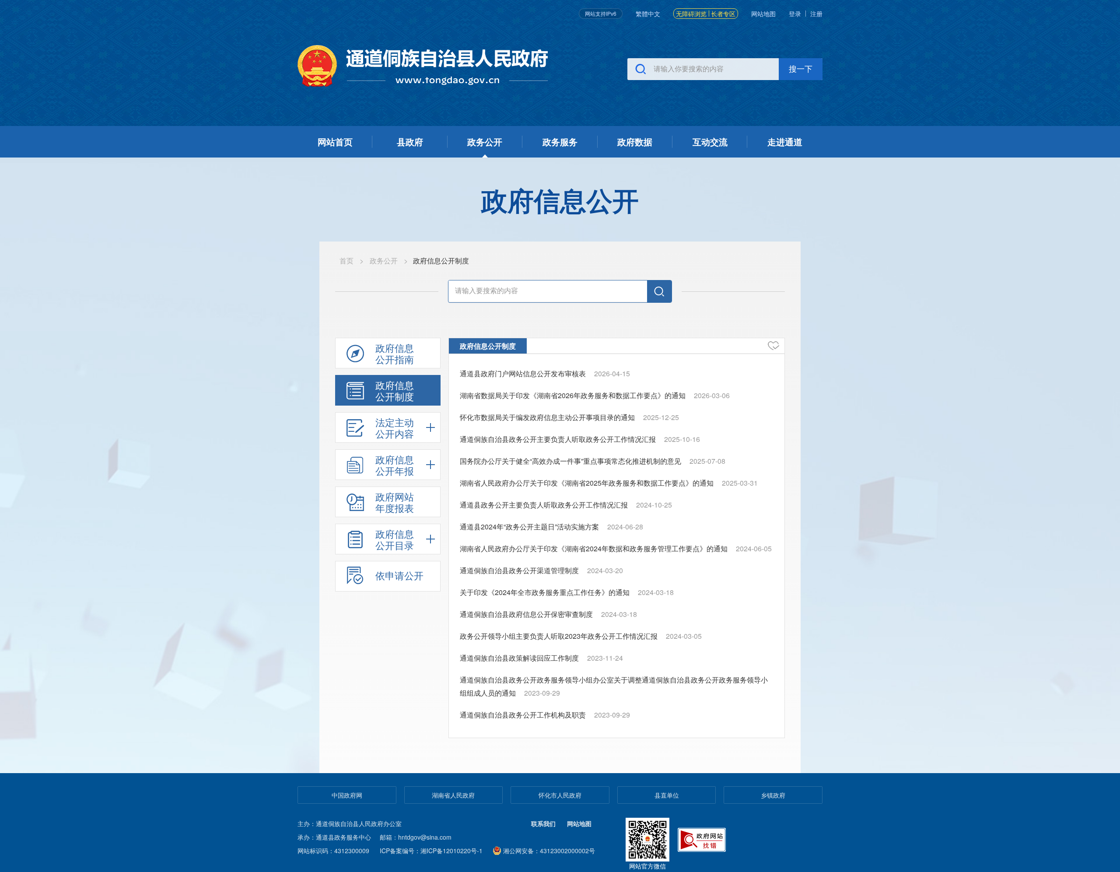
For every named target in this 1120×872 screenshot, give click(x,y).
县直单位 (666, 795)
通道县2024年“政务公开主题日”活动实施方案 (529, 527)
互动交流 (710, 141)
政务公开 (484, 141)
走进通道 (784, 141)
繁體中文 (648, 13)
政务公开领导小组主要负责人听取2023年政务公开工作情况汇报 (559, 636)
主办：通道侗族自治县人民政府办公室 (350, 823)
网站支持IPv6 (600, 13)
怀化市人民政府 (560, 795)
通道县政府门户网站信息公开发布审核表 (523, 373)
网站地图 (763, 13)
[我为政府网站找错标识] (703, 838)
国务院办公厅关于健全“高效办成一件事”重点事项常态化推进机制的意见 (570, 461)
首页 (347, 261)
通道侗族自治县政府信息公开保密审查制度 (526, 614)
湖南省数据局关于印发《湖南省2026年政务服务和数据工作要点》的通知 (573, 395)
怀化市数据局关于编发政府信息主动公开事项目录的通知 (547, 417)
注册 (816, 14)
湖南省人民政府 (453, 795)
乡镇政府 (773, 795)
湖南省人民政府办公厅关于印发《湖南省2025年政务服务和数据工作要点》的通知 (587, 483)
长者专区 (723, 13)
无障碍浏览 (691, 13)
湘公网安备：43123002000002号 (549, 850)
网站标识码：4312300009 (333, 850)
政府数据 (634, 141)
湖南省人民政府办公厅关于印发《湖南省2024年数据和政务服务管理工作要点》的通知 (594, 548)
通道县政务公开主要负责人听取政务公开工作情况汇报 (544, 505)
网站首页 (335, 141)
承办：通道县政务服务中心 (334, 837)
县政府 (410, 141)
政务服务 (560, 141)
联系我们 (543, 823)
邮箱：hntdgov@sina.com (416, 837)
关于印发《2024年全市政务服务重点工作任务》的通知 (545, 592)
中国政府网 (347, 795)
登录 (795, 14)
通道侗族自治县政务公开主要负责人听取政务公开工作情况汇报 (558, 439)
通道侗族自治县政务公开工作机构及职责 (523, 715)
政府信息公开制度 (488, 346)
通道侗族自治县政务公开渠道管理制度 (519, 570)
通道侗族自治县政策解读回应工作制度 (519, 658)
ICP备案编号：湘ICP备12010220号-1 (431, 850)
